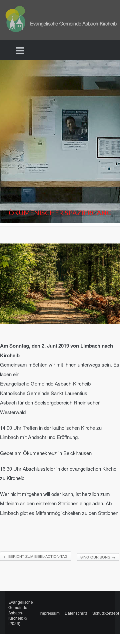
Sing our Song (97, 556)
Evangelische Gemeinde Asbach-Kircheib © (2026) (20, 612)
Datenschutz (76, 613)
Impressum (50, 613)
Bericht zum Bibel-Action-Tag (36, 556)
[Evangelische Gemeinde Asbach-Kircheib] (60, 19)
